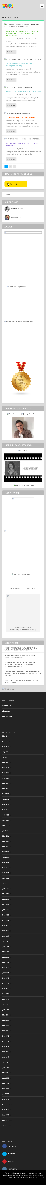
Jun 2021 (5, 889)
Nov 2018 (5, 1041)
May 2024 (5, 762)
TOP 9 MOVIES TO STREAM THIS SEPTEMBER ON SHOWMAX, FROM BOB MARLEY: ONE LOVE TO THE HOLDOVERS (23, 673)
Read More (11, 52)
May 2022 (5, 836)
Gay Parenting (30, 149)
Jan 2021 (5, 910)
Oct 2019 (5, 989)
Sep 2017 (5, 1115)
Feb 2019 (5, 1031)
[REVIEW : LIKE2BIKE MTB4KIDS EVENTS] (23, 113)
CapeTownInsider (29, 588)
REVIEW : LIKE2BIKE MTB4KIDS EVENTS (22, 117)
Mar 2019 (5, 1025)
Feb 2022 (5, 852)
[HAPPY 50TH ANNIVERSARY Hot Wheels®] (23, 87)
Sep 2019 (5, 994)
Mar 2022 (5, 846)
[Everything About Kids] (23, 580)
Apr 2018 (5, 1078)
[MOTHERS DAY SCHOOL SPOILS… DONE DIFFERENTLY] (23, 139)
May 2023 (5, 783)
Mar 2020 (5, 962)
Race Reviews (30, 121)
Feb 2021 (5, 904)
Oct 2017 (5, 1110)
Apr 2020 (5, 957)
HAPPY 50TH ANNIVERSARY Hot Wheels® (23, 92)
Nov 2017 (5, 1104)
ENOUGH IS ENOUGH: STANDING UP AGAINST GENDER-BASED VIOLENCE (20, 656)
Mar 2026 (5, 736)
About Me (6, 711)
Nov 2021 (5, 868)
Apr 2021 (5, 899)
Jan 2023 (5, 799)
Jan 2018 (5, 1094)
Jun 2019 (5, 1010)
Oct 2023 (5, 778)
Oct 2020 (5, 925)
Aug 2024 (5, 752)
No (26, 1181)
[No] (43, 1178)
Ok (20, 1181)
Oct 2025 (5, 746)
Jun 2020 (5, 946)
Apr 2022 (5, 841)
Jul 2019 (5, 1004)
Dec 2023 (5, 773)
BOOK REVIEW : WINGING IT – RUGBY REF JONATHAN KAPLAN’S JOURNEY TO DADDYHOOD (23, 33)
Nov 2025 (5, 741)
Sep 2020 (5, 931)
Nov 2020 (5, 920)
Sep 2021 (5, 878)
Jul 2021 (5, 883)
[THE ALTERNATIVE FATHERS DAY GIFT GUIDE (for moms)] (23, 59)
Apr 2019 (5, 1020)
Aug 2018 (5, 1057)
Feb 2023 (5, 794)
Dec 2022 (5, 804)
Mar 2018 (5, 1083)
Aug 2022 (5, 825)
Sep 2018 (5, 1052)
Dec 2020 (5, 915)
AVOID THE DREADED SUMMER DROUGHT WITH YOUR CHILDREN (21, 682)
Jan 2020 (5, 973)
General (28, 69)
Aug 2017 (5, 1120)
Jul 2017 (5, 1125)
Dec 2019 (5, 978)
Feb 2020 (5, 968)
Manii (13, 39)
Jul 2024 (5, 757)
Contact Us (6, 706)
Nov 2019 (5, 983)
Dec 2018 (5, 1036)
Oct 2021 (5, 873)
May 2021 (5, 894)
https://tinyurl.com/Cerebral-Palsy (23, 630)
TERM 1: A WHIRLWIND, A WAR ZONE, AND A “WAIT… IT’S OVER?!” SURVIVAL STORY (20, 649)
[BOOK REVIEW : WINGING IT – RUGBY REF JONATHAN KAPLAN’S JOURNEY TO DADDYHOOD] (23, 25)
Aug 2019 (5, 999)
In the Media (7, 716)
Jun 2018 (5, 1067)
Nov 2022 (5, 810)
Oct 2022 (5, 815)
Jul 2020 (5, 941)
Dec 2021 (5, 862)
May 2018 (5, 1073)
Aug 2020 (5, 936)
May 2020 (5, 952)
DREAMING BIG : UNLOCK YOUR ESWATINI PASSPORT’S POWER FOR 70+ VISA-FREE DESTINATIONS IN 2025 (19, 664)
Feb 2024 (5, 768)
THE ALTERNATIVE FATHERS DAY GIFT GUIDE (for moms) (21, 65)
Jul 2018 (5, 1062)
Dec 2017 (5, 1099)
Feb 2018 (5, 1089)
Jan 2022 (5, 857)
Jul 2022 (5, 831)
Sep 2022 (5, 820)
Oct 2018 (5, 1046)
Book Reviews (30, 39)
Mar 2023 (5, 789)
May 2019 (5, 1015)
